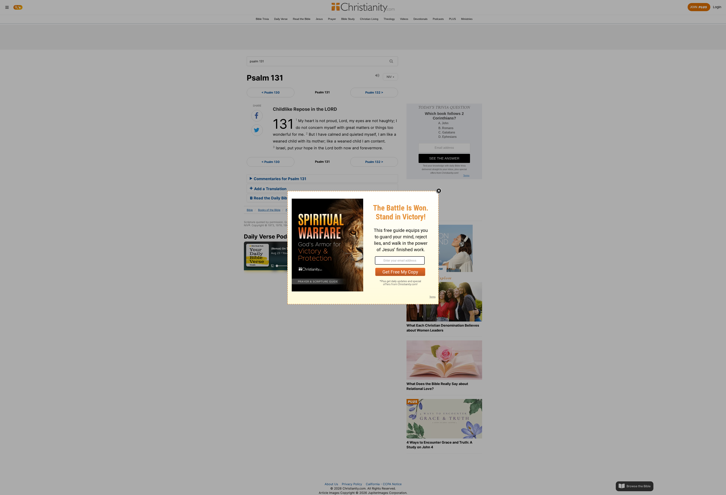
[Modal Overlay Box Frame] (363, 247)
